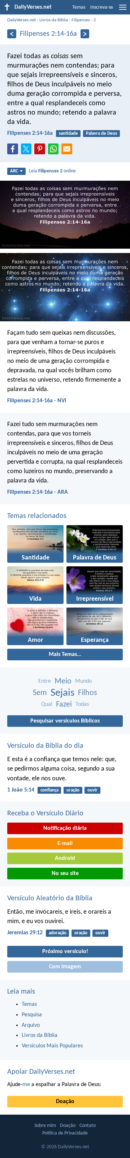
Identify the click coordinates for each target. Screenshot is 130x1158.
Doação (65, 1102)
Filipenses (81, 20)
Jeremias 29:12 (25, 933)
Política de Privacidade (65, 1133)
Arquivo (31, 1025)
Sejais (62, 693)
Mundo (83, 681)
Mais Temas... (65, 654)
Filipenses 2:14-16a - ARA (37, 492)
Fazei (64, 704)
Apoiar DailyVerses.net (41, 1072)
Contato (87, 1125)
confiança (49, 790)
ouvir (92, 790)
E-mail (65, 843)
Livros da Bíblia (53, 20)
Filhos (87, 693)
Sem (40, 693)
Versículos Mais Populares (52, 1046)
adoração (57, 933)
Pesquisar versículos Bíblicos (65, 721)
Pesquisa (32, 1015)
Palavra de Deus (101, 133)
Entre (44, 681)
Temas (78, 7)
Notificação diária (65, 828)
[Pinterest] (41, 151)
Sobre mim (45, 1125)
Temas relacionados (36, 516)
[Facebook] (14, 151)
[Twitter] (28, 151)
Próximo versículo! (65, 952)
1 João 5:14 (20, 790)
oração (72, 790)
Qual (46, 704)
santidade (68, 133)
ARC (14, 171)
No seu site (65, 873)
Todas (82, 704)
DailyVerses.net (21, 20)
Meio (63, 681)
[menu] (123, 10)
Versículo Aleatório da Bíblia (49, 898)
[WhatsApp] (55, 149)
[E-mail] (68, 151)
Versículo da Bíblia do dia (45, 746)
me (26, 1085)
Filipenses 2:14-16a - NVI (36, 401)
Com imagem (65, 967)
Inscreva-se (101, 7)
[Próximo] (85, 33)
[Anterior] (11, 33)
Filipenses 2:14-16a (30, 133)
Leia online (52, 171)
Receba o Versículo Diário (45, 813)
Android (65, 858)
